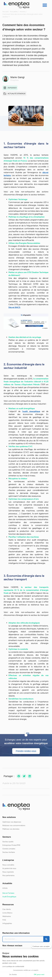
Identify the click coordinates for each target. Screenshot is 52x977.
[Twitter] (24, 776)
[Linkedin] (29, 776)
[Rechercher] (46, 939)
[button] (44, 5)
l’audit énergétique (31, 411)
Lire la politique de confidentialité (13, 966)
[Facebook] (18, 776)
